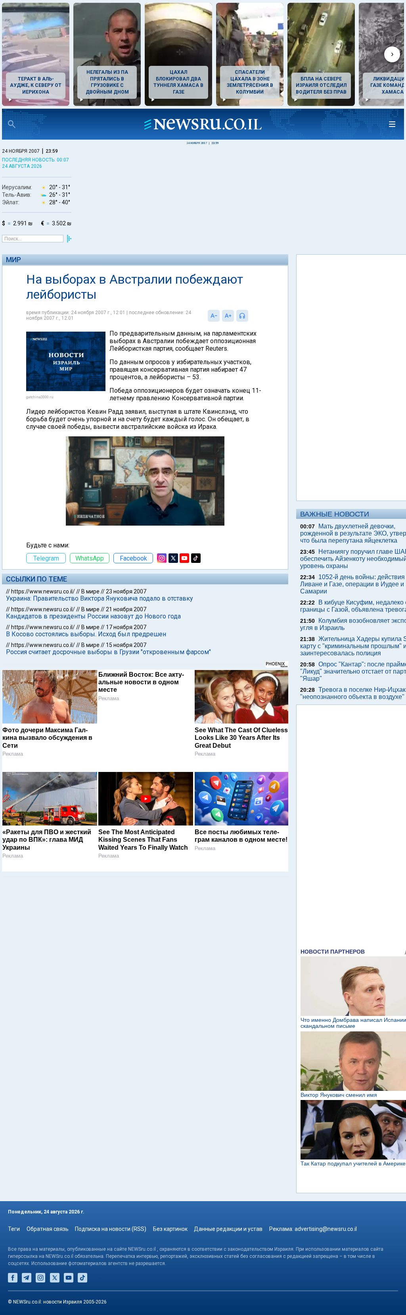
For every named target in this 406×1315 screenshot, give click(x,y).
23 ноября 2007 (126, 591)
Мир (13, 259)
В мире (90, 591)
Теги (14, 1229)
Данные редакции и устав (228, 1229)
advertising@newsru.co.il (326, 1229)
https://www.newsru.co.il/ (43, 591)
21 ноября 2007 (126, 609)
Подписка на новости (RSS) (110, 1229)
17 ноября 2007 (126, 627)
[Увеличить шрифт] (228, 316)
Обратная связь (48, 1229)
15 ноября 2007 (126, 645)
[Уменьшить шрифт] (214, 316)
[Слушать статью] (250, 316)
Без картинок (170, 1229)
